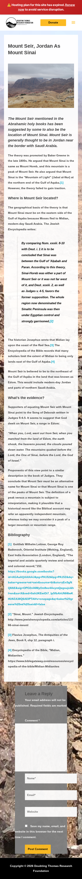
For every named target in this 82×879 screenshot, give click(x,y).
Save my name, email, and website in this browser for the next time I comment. (40, 832)
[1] (61, 182)
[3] (52, 345)
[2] (51, 321)
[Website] (51, 812)
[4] (53, 361)
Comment (32, 720)
